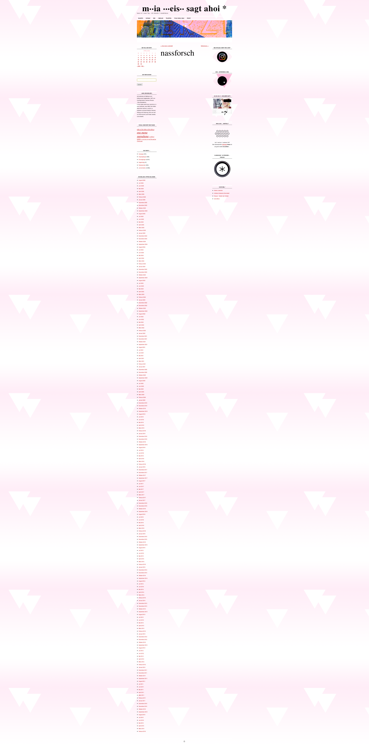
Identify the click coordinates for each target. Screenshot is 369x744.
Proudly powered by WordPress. (192, 741)
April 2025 (141, 225)
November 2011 (143, 673)
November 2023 (143, 272)
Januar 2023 (142, 300)
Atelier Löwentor (218, 190)
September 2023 (143, 277)
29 (138, 64)
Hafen (140, 18)
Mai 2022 (141, 322)
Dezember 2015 (143, 536)
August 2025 (142, 213)
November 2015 (143, 539)
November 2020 (143, 372)
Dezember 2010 (143, 703)
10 (144, 57)
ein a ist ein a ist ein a (145, 129)
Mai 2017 (141, 489)
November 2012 (143, 639)
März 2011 (141, 695)
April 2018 (141, 458)
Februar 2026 (142, 197)
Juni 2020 (141, 386)
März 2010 (141, 728)
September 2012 (143, 645)
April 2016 (141, 525)
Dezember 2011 (143, 670)
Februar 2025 (142, 230)
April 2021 (141, 358)
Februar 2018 (142, 464)
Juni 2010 (141, 720)
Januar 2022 (142, 333)
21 (155, 60)
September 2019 (143, 411)
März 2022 (141, 328)
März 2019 (141, 428)
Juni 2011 (141, 687)
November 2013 (143, 606)
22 (138, 62)
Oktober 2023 (142, 275)
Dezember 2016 (143, 503)
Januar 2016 (142, 533)
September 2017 (143, 478)
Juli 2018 (141, 450)
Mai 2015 (141, 556)
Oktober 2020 (142, 375)
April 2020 (141, 392)
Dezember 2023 (143, 269)
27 (152, 62)
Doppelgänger (142, 156)
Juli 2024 (141, 250)
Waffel (169, 18)
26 (149, 62)
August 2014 (142, 581)
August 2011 (142, 681)
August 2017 (142, 481)
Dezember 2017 (143, 469)
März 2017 (141, 495)
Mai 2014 (141, 589)
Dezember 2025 (143, 202)
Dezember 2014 (143, 570)
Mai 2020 (141, 389)
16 (141, 60)
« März (138, 66)
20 (152, 60)
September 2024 (143, 244)
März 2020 (141, 394)
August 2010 (142, 714)
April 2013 (141, 625)
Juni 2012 (141, 653)
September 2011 (143, 678)
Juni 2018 (141, 453)
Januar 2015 (142, 567)
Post (189, 18)
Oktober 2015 (142, 542)
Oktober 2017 (142, 475)
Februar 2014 (142, 598)
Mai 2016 (141, 522)
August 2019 (142, 414)
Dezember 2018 (143, 436)
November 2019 (143, 405)
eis (154, 18)
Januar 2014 (142, 600)
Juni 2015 (141, 553)
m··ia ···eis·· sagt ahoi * (184, 8)
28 (155, 62)
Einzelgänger (142, 159)
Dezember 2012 (143, 636)
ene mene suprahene (143, 134)
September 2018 (143, 444)
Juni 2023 (141, 286)
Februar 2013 (142, 631)
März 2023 (141, 294)
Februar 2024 (142, 264)
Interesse (224, 144)
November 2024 (143, 238)
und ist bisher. (142, 168)
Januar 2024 (142, 266)
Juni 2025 (141, 219)
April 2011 (141, 692)
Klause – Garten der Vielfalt (221, 196)
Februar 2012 (142, 664)
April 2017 (141, 492)
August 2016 (142, 514)
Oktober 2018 (142, 442)
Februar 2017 (142, 497)
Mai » (142, 66)
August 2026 (142, 180)
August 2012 (142, 648)
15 (138, 60)
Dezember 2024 (143, 236)
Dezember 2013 (143, 603)
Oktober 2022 (142, 308)
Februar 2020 (142, 397)
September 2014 (143, 578)
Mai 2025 (141, 222)
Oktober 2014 (142, 575)
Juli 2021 (141, 350)
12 (149, 57)
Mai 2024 (141, 255)
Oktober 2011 (142, 675)
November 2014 (143, 572)
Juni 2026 (141, 186)
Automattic (180, 741)
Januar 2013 (142, 634)
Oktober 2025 (142, 208)
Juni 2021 (141, 353)
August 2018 (142, 447)
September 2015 (143, 545)
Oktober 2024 (142, 241)
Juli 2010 (141, 717)
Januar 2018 (142, 467)
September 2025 (143, 211)
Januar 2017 (142, 500)
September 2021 (143, 344)
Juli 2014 (141, 584)
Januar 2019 (142, 433)
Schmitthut (217, 199)
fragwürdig (141, 162)
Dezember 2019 (143, 403)
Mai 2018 (141, 456)
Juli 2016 (141, 517)
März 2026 (141, 194)
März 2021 (141, 361)
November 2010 (143, 706)
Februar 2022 (142, 330)
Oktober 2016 (142, 508)
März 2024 (141, 261)
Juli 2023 (141, 283)
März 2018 (141, 461)
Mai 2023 (141, 289)
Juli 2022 (141, 316)
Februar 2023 (142, 297)
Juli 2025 (141, 216)
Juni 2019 (141, 419)
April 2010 (141, 726)
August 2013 (142, 614)
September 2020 (143, 378)
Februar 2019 (142, 431)
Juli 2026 (141, 183)
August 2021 (142, 347)
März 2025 (141, 227)
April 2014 (141, 592)
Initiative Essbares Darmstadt (221, 193)
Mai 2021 (141, 355)
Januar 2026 (142, 199)
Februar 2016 (142, 531)
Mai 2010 (141, 723)
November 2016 (143, 506)
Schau (148, 18)
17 (144, 60)
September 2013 (143, 611)
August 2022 (142, 314)
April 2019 (141, 425)
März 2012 (141, 662)
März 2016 (141, 528)
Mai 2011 (141, 689)
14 (155, 57)
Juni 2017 (141, 486)
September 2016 (143, 511)
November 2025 (143, 205)
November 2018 (143, 439)
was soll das (179, 18)
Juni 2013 (141, 620)
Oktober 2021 (142, 341)
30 (141, 64)
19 (149, 60)
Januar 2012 (142, 667)
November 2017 (143, 472)
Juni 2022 (141, 319)
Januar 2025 (142, 233)
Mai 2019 (141, 422)
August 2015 (142, 547)
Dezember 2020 (143, 369)
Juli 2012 (141, 650)
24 (144, 62)
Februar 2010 (142, 731)
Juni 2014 (141, 586)
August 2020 (142, 380)
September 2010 (143, 712)
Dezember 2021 (143, 336)
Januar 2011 (142, 700)
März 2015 (141, 561)
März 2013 (141, 628)
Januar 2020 (142, 400)
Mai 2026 (141, 188)
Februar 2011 (142, 698)
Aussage (141, 154)
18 (146, 60)
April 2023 (141, 291)
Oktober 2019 (142, 408)
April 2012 (141, 659)
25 (146, 62)
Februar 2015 (142, 564)
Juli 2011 (141, 684)
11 (146, 57)
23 (141, 62)
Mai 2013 (141, 623)
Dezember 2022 (143, 302)
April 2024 (141, 258)
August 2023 (142, 280)
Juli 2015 (141, 550)
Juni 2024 (141, 252)
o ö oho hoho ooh (144, 139)
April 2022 (141, 325)
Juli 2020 (141, 383)
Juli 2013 (141, 617)
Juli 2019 (141, 417)
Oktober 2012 (142, 642)
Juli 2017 (141, 483)
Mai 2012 (141, 656)
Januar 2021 (142, 366)
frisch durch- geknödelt (167, 46)
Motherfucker (205, 46)
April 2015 (141, 559)
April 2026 (141, 191)
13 (152, 57)
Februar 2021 (142, 364)
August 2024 (142, 247)
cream (160, 18)
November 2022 (143, 305)
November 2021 (143, 339)
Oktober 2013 (142, 609)
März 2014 (141, 595)
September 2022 (143, 311)
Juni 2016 (141, 520)
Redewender (142, 165)
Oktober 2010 (142, 709)
